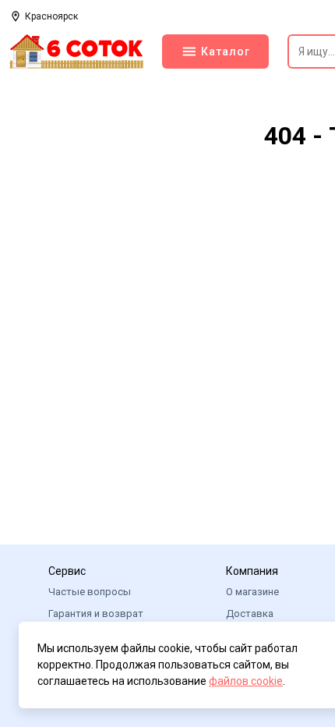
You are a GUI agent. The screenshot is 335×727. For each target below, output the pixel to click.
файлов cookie (246, 681)
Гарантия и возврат (95, 613)
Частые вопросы (89, 592)
